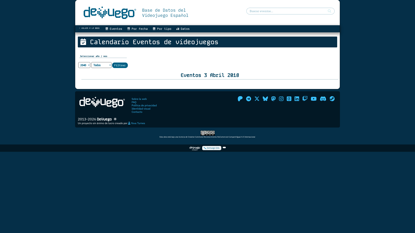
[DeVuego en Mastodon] (273, 98)
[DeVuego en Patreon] (240, 98)
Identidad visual (141, 108)
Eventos (115, 29)
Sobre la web (139, 98)
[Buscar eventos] (329, 11)
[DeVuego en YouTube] (313, 98)
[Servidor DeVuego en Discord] (323, 98)
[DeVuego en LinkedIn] (296, 98)
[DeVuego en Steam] (332, 98)
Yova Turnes (137, 123)
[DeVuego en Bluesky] (265, 98)
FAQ (134, 102)
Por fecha (139, 29)
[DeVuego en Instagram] (281, 98)
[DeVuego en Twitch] (305, 98)
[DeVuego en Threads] (289, 98)
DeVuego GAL (213, 148)
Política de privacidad (144, 105)
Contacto (137, 111)
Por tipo (163, 29)
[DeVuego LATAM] (224, 147)
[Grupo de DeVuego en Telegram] (248, 98)
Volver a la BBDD (90, 28)
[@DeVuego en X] (257, 98)
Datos (184, 29)
